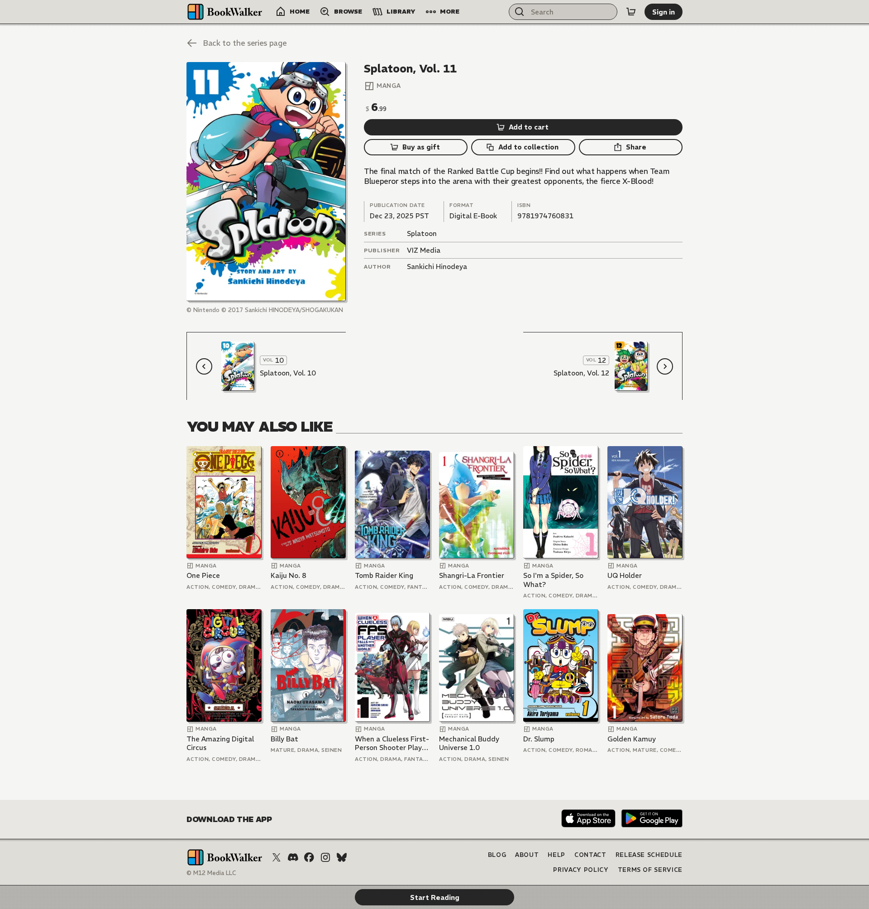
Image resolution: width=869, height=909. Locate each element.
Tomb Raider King (384, 575)
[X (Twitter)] (276, 857)
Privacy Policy (580, 870)
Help (556, 855)
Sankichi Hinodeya (437, 266)
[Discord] (292, 857)
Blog (497, 855)
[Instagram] (325, 857)
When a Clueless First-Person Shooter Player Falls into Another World (392, 743)
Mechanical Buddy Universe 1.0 (469, 743)
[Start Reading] (266, 181)
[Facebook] (309, 857)
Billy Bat (284, 739)
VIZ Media (423, 250)
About (527, 855)
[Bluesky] (341, 857)
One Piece (203, 575)
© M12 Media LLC (211, 873)
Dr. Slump (538, 739)
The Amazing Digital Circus (220, 743)
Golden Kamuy (631, 739)
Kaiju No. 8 (288, 575)
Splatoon (422, 233)
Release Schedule (649, 855)
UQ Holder (624, 575)
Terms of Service (650, 870)
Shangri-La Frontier (471, 575)
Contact (590, 855)
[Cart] (631, 12)
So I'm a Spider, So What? (553, 580)
